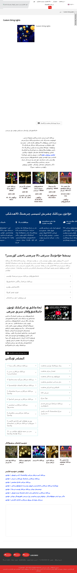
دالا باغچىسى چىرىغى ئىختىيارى (43, 1)
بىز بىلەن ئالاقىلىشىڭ (49, 4)
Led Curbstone (47, 569)
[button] (49, 123)
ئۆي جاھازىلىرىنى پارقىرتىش (9, 569)
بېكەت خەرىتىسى (45, 567)
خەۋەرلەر (55, 1)
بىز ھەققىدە (61, 1)
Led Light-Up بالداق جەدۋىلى (36, 569)
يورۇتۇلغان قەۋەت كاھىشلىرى (22, 569)
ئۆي (34, 1)
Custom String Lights (68, 12)
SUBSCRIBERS (34, 555)
